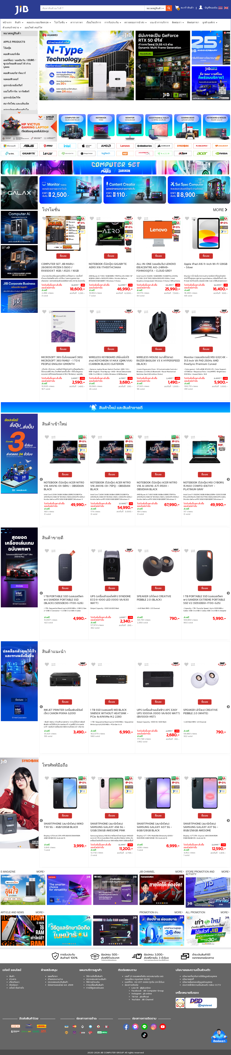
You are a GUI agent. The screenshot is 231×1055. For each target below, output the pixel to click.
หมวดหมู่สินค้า (154, 8)
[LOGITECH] (106, 153)
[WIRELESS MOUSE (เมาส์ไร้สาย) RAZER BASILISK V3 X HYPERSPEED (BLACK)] (158, 326)
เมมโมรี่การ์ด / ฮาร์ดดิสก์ (16, 91)
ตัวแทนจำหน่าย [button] (11, 27)
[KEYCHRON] (86, 153)
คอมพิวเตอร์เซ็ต (11, 54)
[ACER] (202, 153)
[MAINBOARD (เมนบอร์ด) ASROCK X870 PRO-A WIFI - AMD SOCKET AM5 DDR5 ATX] (204, 452)
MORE (40, 871)
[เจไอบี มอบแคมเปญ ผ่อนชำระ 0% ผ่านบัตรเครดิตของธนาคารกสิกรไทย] (81, 218)
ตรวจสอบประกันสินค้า (58, 982)
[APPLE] (86, 145)
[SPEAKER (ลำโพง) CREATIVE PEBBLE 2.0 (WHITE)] (111, 679)
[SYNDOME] (183, 145)
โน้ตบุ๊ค (7, 48)
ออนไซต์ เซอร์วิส (33, 27)
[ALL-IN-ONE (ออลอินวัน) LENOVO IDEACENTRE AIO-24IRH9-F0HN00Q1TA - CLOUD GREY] (158, 233)
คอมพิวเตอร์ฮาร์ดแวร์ (14, 73)
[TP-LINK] (9, 153)
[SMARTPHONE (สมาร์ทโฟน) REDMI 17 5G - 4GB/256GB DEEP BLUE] (158, 793)
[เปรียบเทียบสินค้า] (53, 437)
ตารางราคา (77, 22)
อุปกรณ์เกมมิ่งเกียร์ (12, 85)
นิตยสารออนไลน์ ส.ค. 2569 (60, 984)
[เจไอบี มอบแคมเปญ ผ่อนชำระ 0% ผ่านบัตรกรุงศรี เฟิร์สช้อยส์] (81, 232)
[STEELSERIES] (144, 145)
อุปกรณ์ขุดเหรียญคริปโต (16, 109)
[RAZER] (163, 153)
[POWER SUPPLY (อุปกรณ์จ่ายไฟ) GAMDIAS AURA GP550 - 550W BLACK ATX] (158, 679)
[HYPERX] (144, 153)
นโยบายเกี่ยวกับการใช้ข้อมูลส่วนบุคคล (199, 976)
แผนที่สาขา (53, 976)
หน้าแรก (7, 22)
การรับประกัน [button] (112, 22)
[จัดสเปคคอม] (199, 190)
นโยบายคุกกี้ (188, 979)
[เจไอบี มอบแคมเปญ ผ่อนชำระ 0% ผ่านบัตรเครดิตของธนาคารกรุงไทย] (81, 223)
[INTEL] (67, 145)
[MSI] (48, 145)
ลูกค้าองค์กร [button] (209, 22)
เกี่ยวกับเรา (14, 982)
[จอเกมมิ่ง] (70, 190)
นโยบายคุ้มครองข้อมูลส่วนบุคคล (197, 982)
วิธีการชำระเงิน (93, 982)
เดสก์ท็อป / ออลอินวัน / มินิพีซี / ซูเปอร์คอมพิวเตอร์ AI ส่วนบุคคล (19, 63)
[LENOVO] (125, 145)
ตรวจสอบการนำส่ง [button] (134, 22)
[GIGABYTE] (29, 153)
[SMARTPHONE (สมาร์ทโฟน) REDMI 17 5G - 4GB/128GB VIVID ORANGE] (204, 793)
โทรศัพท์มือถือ (55, 765)
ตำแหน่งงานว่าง (55, 979)
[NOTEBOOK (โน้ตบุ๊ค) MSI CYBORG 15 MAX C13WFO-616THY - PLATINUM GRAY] (111, 452)
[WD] (125, 153)
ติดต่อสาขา (193, 22)
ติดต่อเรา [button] (177, 22)
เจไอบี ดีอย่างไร (16, 987)
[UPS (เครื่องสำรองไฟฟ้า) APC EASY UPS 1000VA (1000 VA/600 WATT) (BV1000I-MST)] (65, 679)
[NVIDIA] (221, 153)
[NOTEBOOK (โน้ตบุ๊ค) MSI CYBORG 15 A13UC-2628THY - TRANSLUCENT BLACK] (158, 452)
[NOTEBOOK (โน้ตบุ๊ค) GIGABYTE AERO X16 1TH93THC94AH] (111, 233)
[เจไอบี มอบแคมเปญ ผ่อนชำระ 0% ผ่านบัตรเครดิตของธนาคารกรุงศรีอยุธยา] (81, 227)
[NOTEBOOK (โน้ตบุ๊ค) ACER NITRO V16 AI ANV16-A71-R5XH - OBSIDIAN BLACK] (65, 452)
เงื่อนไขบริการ (93, 22)
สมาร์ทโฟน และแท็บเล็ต (16, 103)
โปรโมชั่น (51, 209)
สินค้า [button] (18, 22)
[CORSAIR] (163, 145)
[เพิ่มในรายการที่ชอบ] (44, 219)
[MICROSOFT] (9, 145)
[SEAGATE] (67, 153)
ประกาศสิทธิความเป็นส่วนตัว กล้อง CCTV (201, 984)
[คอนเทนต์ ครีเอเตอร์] (134, 190)
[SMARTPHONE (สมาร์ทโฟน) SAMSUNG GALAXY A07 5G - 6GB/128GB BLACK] (65, 793)
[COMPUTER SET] (115, 167)
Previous (41, 479)
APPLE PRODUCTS (14, 41)
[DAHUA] (183, 153)
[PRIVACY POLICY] (211, 48)
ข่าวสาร (12, 979)
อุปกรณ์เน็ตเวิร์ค (11, 97)
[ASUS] (29, 145)
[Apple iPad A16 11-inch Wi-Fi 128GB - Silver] (206, 233)
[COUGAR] (221, 145)
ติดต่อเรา (13, 984)
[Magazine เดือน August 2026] (211, 83)
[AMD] (106, 145)
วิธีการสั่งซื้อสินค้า (94, 976)
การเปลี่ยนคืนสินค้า (95, 984)
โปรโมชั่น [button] (59, 22)
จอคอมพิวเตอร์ (10, 79)
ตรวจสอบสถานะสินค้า (96, 979)
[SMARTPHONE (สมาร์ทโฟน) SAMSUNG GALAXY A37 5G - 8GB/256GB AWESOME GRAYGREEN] (111, 793)
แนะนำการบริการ (159, 22)
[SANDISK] (202, 145)
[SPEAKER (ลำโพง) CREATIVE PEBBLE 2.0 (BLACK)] (65, 565)
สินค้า (11, 976)
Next (228, 479)
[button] (46, 65)
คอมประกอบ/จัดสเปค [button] (38, 22)
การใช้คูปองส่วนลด (95, 987)
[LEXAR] (48, 153)
